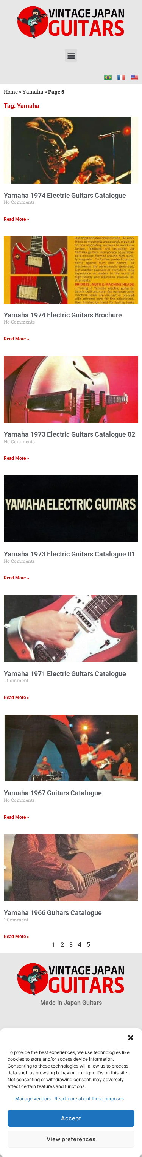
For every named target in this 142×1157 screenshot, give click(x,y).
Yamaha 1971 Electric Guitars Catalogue (65, 674)
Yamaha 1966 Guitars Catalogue (53, 913)
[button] (130, 1037)
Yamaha (33, 91)
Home (11, 91)
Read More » (16, 219)
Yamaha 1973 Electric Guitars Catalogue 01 (69, 554)
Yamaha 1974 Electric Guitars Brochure (63, 315)
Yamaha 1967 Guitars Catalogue (53, 793)
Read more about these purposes (89, 1099)
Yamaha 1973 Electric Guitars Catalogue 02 (69, 434)
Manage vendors (33, 1099)
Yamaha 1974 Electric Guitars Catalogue (65, 195)
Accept (71, 1118)
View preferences (71, 1139)
